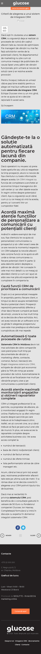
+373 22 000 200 (8, 562)
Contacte (25, 645)
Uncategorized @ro (20, 8)
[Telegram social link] (23, 527)
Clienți (17, 645)
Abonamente (33, 641)
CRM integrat (27, 179)
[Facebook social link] (17, 527)
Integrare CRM (21, 641)
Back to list (20, 535)
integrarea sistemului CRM (21, 364)
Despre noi (9, 641)
